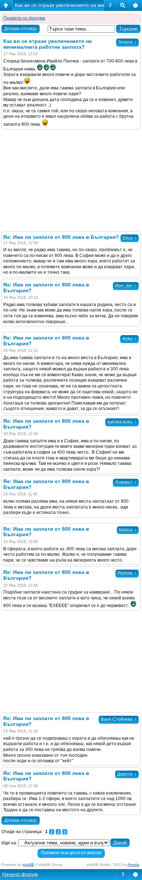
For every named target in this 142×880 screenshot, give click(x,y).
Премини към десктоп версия (71, 852)
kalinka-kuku (122, 422)
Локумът (126, 482)
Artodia (133, 865)
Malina (128, 530)
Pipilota (127, 573)
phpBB (28, 865)
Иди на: (9, 842)
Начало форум (20, 874)
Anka (129, 338)
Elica (130, 238)
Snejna (127, 42)
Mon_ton (126, 285)
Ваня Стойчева (119, 719)
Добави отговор (20, 28)
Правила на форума (24, 18)
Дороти (127, 774)
